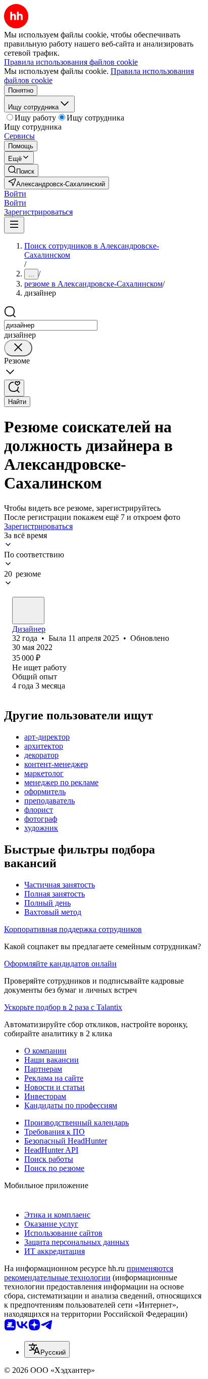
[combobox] (50, 325)
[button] (15, 193)
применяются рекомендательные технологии (88, 1273)
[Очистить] (18, 348)
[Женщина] (28, 610)
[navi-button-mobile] (14, 225)
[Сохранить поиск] (14, 388)
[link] (21, 170)
